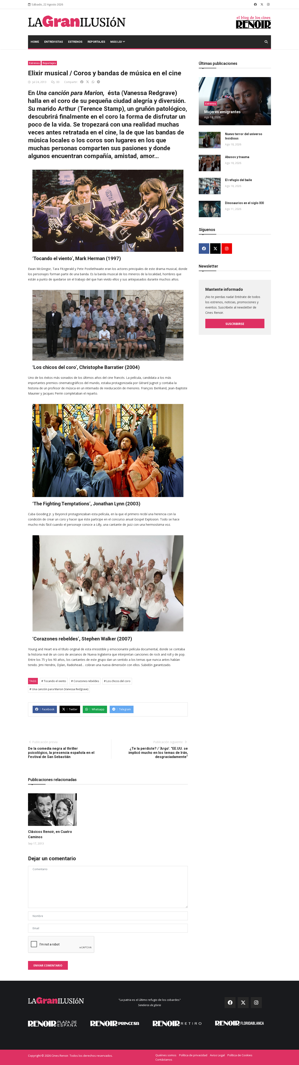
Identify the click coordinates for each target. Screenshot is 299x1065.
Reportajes (96, 41)
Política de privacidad (193, 1055)
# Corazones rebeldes (85, 681)
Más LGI (116, 41)
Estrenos (75, 41)
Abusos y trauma (237, 157)
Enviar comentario (47, 965)
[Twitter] (215, 249)
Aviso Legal (217, 1055)
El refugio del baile (238, 180)
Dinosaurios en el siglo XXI (244, 203)
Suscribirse (234, 324)
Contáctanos (163, 1059)
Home (35, 41)
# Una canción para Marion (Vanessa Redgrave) (59, 689)
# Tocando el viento (53, 681)
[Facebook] (204, 249)
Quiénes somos (165, 1055)
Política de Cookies (239, 1055)
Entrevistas (53, 41)
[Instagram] (227, 249)
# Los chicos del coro (117, 681)
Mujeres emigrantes (222, 111)
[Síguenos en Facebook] (255, 4)
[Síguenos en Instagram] (268, 4)
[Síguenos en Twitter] (261, 4)
